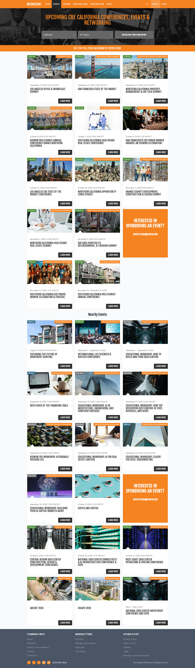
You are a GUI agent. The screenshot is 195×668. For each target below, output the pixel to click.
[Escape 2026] (97, 601)
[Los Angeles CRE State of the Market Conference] (49, 182)
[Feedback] (49, 662)
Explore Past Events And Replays (134, 35)
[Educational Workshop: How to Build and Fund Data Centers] (145, 344)
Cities (47, 4)
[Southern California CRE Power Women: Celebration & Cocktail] (49, 284)
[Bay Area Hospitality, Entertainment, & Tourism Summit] (97, 233)
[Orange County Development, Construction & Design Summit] (145, 182)
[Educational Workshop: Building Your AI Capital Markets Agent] (49, 498)
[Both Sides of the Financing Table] (49, 396)
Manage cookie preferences (136, 655)
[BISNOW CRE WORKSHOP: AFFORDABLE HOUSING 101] (49, 447)
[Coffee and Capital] (97, 498)
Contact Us (32, 655)
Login (164, 4)
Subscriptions (97, 4)
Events (56, 4)
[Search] (147, 4)
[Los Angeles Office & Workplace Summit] (49, 79)
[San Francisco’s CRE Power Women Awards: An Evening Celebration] (145, 130)
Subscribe (79, 647)
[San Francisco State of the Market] (97, 79)
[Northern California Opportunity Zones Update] (97, 182)
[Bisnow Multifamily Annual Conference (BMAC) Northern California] (49, 130)
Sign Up (155, 4)
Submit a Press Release (38, 647)
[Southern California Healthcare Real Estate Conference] (97, 130)
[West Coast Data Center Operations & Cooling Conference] (145, 550)
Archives (79, 639)
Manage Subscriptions (85, 643)
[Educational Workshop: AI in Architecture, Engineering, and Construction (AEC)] (97, 396)
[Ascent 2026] (49, 601)
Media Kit (31, 643)
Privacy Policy (130, 639)
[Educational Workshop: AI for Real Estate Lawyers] (97, 447)
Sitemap (127, 647)
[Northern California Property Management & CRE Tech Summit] (145, 79)
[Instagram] (44, 662)
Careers (66, 4)
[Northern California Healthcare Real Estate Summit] (49, 233)
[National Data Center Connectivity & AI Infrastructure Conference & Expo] (97, 550)
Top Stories (80, 651)
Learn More (65, 101)
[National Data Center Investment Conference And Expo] (145, 601)
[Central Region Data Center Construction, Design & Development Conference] (49, 550)
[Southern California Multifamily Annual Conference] (97, 284)
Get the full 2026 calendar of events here (97, 48)
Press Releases (80, 4)
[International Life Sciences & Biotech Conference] (97, 344)
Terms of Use (129, 643)
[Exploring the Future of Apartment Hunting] (49, 344)
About (110, 4)
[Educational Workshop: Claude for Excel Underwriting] (145, 447)
